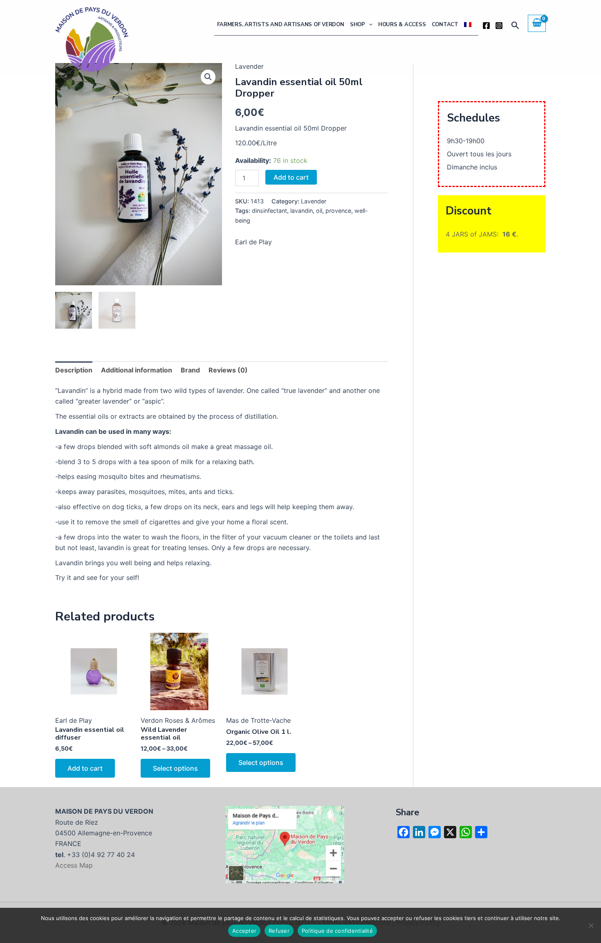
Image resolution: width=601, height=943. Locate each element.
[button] (368, 25)
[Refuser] (591, 925)
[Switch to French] (467, 25)
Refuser (279, 930)
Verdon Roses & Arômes (178, 720)
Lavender (313, 201)
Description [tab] (73, 370)
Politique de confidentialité (337, 930)
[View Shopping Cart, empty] (537, 23)
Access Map (74, 865)
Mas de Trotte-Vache (258, 720)
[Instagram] (499, 25)
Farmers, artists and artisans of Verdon (280, 24)
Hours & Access (402, 24)
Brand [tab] (190, 370)
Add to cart (291, 177)
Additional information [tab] (136, 370)
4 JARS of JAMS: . (482, 234)
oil (319, 210)
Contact (445, 24)
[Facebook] (486, 25)
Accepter (244, 930)
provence (338, 210)
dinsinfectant (269, 210)
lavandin (301, 210)
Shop (357, 24)
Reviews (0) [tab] (228, 370)
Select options (175, 768)
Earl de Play (253, 242)
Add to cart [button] (85, 768)
